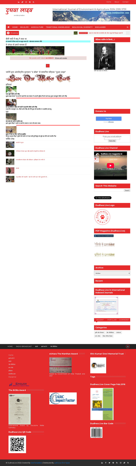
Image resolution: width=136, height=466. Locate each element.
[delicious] (22, 2)
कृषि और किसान (99, 332)
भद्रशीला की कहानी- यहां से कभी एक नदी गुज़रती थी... (32, 177)
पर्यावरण (118, 332)
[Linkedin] (11, 2)
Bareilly (124, 33)
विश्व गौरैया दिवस (107, 336)
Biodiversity (73, 33)
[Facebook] (7, 2)
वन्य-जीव (97, 336)
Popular (112, 320)
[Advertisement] (112, 91)
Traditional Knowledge (58, 27)
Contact (125, 2)
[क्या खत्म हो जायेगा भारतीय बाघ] (11, 117)
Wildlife (24, 27)
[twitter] (109, 462)
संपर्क (17, 168)
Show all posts (61, 58)
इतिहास (10, 371)
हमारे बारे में (44, 346)
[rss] (33, 2)
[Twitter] (14, 2)
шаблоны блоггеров (62, 463)
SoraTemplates (36, 463)
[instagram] (26, 2)
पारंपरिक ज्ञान (12, 374)
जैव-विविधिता (110, 332)
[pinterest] (29, 2)
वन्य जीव (10, 368)
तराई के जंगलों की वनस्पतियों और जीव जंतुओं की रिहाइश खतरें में (96, 33)
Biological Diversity (82, 27)
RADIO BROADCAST (24, 346)
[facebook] (105, 462)
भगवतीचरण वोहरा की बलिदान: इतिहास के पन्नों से (30, 159)
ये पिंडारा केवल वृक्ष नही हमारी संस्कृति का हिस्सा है (30, 151)
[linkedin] (18, 2)
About (117, 2)
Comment (124, 320)
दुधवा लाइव (19, 10)
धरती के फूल (19, 142)
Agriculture (37, 27)
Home (108, 2)
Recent (100, 320)
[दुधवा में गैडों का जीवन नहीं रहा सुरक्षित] (11, 129)
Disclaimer (100, 27)
